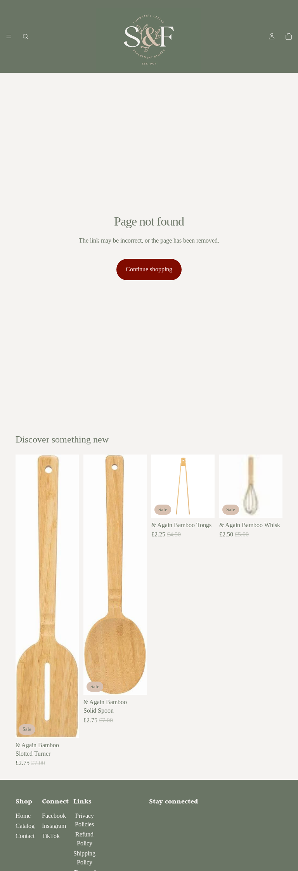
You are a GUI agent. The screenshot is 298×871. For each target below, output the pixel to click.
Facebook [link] (54, 815)
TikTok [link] (51, 836)
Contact (25, 836)
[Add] (67, 726)
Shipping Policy (84, 857)
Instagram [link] (54, 825)
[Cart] (288, 36)
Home (23, 815)
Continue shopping (149, 269)
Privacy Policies (84, 820)
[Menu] (9, 36)
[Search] (25, 36)
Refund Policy (84, 838)
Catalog (25, 825)
